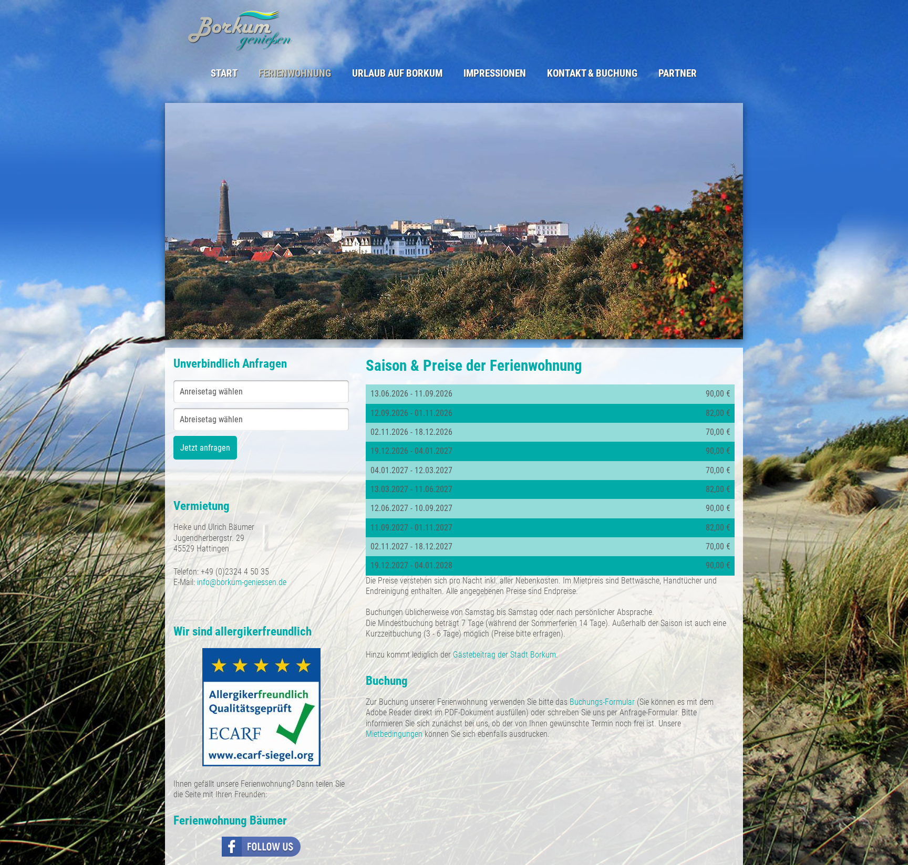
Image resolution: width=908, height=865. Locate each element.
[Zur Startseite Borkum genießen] (316, 29)
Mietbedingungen (395, 734)
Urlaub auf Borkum (397, 73)
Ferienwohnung (295, 73)
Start (224, 73)
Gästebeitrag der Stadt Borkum (504, 655)
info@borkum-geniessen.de (241, 582)
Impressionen (494, 73)
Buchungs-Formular (603, 702)
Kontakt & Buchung (592, 73)
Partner (677, 73)
